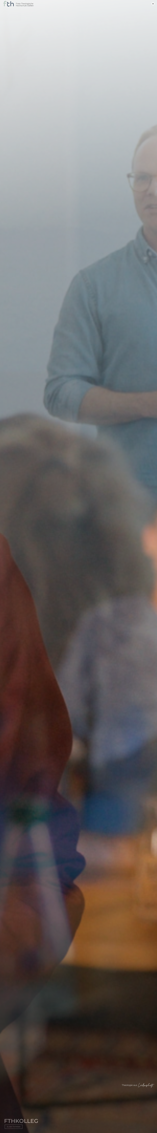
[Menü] (153, 3)
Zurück (3, 566)
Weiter (153, 566)
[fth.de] (18, 4)
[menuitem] (153, 3)
